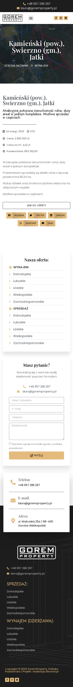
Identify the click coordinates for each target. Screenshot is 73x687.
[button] (31, 18)
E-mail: (24, 498)
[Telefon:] (13, 482)
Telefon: (24, 479)
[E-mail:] (13, 500)
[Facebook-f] (56, 18)
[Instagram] (61, 18)
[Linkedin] (66, 18)
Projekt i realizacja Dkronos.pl (41, 671)
